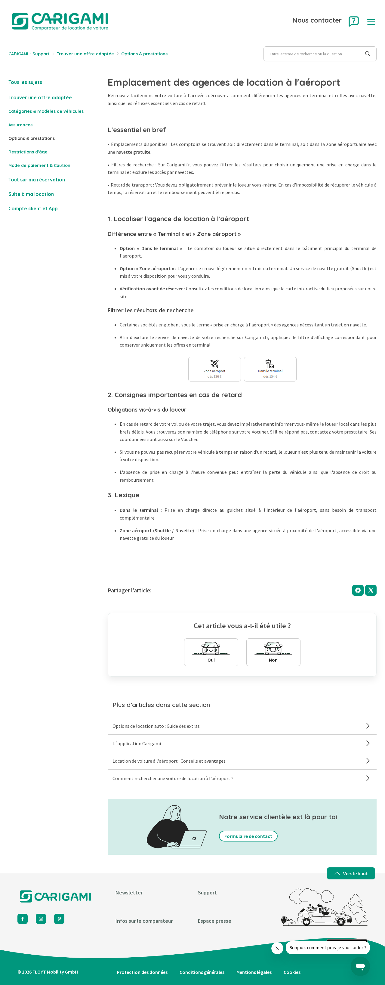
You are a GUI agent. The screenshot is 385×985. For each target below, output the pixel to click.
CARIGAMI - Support (29, 54)
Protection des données (142, 972)
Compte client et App (33, 208)
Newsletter (129, 892)
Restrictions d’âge (28, 152)
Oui (211, 660)
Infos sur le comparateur (144, 920)
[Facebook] (358, 590)
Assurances (20, 125)
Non (273, 660)
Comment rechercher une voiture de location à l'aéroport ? (172, 778)
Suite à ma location (31, 194)
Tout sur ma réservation (36, 180)
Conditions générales (202, 972)
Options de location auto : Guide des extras (156, 726)
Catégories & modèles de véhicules (46, 111)
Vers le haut (355, 873)
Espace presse (214, 920)
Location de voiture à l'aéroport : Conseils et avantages (169, 761)
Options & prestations (144, 54)
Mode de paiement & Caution (39, 165)
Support (207, 892)
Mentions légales (254, 972)
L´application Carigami (136, 743)
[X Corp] (371, 590)
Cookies (292, 972)
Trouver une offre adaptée (86, 54)
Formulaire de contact (248, 836)
